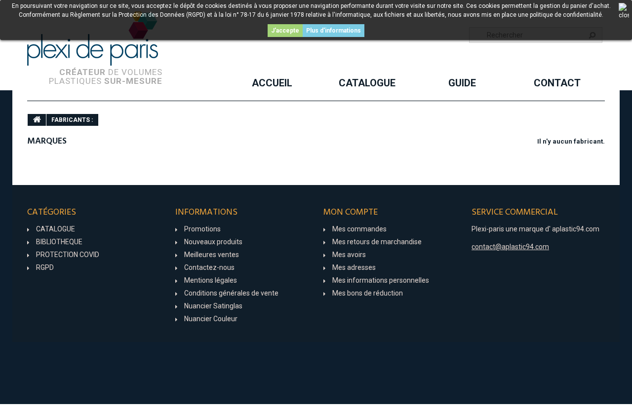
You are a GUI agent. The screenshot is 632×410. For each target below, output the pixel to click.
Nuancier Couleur (210, 319)
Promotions (202, 229)
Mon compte (350, 212)
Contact (557, 83)
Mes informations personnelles (380, 280)
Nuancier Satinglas (213, 306)
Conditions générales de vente (231, 293)
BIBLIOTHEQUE (59, 242)
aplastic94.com (575, 229)
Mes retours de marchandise (377, 242)
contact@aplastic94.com (510, 247)
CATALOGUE (367, 83)
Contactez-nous (209, 267)
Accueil (272, 83)
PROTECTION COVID (67, 255)
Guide (462, 83)
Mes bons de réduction (367, 293)
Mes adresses (354, 267)
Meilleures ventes (211, 255)
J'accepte (285, 30)
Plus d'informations (333, 30)
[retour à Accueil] (37, 120)
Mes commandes (359, 229)
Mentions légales (210, 280)
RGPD (45, 267)
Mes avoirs (349, 255)
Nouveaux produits (213, 242)
